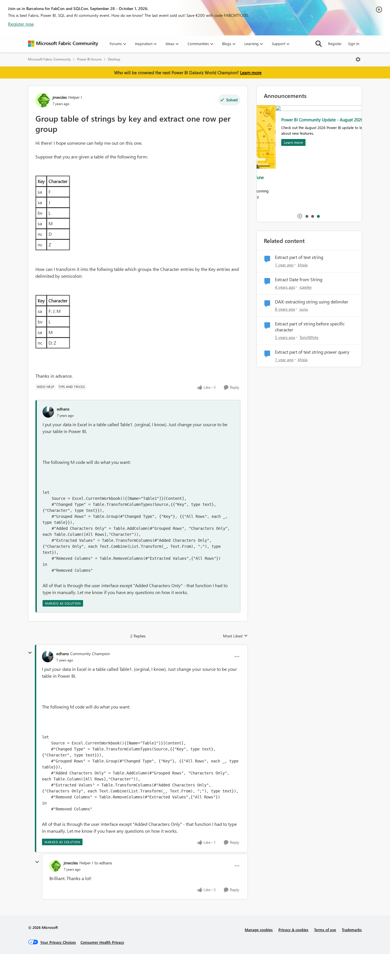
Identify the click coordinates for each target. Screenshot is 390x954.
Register (335, 43)
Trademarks (352, 929)
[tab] (306, 216)
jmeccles (60, 97)
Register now (21, 24)
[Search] (318, 43)
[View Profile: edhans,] (48, 412)
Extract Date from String (298, 279)
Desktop (114, 59)
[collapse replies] (30, 652)
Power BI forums (89, 59)
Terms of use (325, 929)
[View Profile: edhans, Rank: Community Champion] (47, 656)
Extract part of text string (299, 257)
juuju (303, 309)
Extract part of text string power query (312, 352)
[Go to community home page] (63, 44)
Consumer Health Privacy (102, 942)
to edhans (103, 863)
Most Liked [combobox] (235, 636)
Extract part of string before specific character (310, 327)
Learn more (251, 72)
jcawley (305, 287)
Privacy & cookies (293, 929)
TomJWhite (308, 337)
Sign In (353, 43)
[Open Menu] (358, 59)
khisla (302, 264)
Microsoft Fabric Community (49, 59)
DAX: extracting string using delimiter (311, 302)
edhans (63, 409)
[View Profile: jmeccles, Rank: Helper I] (42, 100)
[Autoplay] (299, 216)
